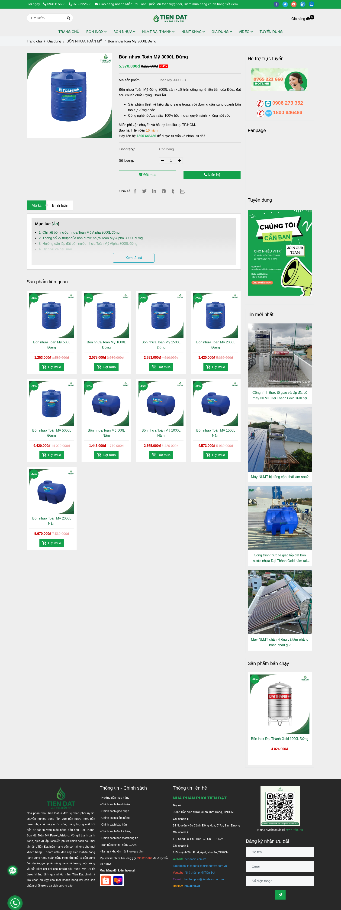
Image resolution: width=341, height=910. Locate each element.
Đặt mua (149, 175)
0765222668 (82, 4)
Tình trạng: (127, 149)
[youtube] (295, 4)
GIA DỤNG (221, 32)
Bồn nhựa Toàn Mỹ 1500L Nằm (215, 432)
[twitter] (286, 4)
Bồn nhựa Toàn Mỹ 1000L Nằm (161, 432)
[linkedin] (304, 4)
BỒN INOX (95, 32)
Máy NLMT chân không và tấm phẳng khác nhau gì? (279, 642)
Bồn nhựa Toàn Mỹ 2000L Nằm (51, 520)
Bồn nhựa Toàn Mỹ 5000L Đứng (51, 432)
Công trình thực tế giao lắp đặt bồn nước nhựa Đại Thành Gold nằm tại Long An (280, 558)
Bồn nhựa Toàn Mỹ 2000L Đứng (215, 344)
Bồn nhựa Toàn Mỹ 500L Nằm (106, 432)
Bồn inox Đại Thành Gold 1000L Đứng (279, 739)
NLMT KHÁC (192, 32)
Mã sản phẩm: (130, 80)
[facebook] (277, 4)
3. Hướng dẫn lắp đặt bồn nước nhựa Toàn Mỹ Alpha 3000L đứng (88, 243)
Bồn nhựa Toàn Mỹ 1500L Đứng (161, 344)
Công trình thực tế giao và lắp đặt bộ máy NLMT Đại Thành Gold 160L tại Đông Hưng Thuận (279, 395)
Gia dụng (54, 41)
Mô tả (36, 205)
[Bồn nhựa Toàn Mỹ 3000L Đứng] (170, 18)
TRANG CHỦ (68, 32)
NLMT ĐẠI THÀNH (157, 32)
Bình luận (60, 205)
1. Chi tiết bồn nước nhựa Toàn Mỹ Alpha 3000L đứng (79, 232)
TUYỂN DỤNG (271, 32)
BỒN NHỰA (123, 32)
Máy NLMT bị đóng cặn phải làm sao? (280, 477)
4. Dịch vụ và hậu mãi (55, 249)
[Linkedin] (154, 191)
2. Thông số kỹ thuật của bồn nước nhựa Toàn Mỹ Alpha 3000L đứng (91, 238)
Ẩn (55, 224)
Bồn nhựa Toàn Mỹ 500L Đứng (51, 344)
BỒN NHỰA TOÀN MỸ (84, 41)
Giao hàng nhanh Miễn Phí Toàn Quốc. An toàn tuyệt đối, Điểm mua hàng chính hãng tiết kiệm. (169, 4)
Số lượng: (127, 160)
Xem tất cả (133, 258)
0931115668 (56, 4)
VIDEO (245, 32)
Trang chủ (34, 41)
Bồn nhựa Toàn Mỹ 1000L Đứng (106, 344)
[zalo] (313, 4)
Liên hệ (213, 175)
